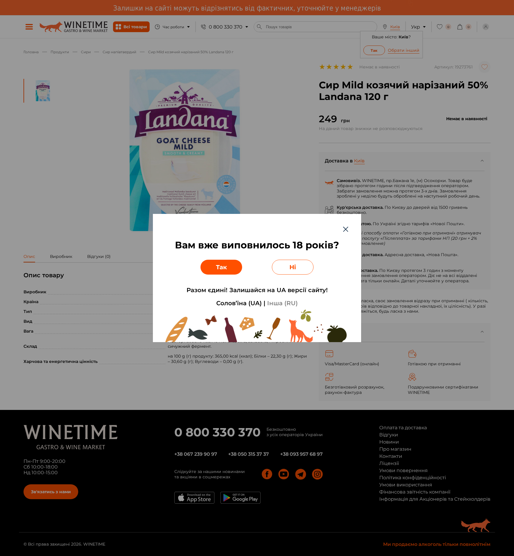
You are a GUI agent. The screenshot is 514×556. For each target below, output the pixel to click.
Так (221, 267)
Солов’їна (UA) (239, 303)
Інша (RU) (282, 303)
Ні (292, 267)
